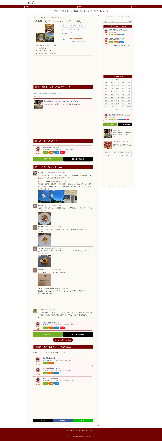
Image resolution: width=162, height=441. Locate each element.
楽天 (45, 152)
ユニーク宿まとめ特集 (123, 155)
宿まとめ (79, 7)
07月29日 (64, 181)
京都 (123, 94)
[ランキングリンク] (37, 380)
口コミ (44, 17)
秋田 (112, 82)
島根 (106, 100)
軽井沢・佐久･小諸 (55, 17)
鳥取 (129, 97)
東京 (106, 88)
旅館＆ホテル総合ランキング (121, 152)
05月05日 (52, 310)
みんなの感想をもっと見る (63, 340)
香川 (129, 100)
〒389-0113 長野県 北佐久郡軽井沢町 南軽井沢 (49, 93)
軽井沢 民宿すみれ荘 (49, 358)
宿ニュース (107, 152)
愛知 (106, 94)
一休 (57, 152)
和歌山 (123, 97)
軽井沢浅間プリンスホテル (76, 25)
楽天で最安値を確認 (78, 159)
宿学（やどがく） (109, 155)
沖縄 (117, 109)
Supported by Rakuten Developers (117, 186)
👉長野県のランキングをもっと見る (122, 45)
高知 (117, 103)
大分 (117, 106)
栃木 (112, 85)
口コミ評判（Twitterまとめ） (43, 50)
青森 (106, 82)
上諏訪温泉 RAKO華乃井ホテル (117, 38)
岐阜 (123, 91)
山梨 (129, 91)
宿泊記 (26, 7)
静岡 (112, 94)
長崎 (106, 106)
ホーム (37, 17)
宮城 (129, 82)
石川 (129, 88)
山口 (123, 100)
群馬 (117, 85)
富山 (106, 91)
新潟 (123, 88)
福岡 (123, 103)
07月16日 (60, 205)
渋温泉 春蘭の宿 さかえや (115, 29)
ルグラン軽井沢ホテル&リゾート (53, 368)
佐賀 (129, 103)
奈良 (112, 97)
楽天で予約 (47, 159)
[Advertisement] (63, 69)
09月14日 (62, 173)
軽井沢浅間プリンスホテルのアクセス (45, 45)
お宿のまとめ (116, 130)
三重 (117, 97)
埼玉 (129, 85)
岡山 (112, 100)
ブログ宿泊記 (74, 11)
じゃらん (51, 152)
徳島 (112, 103)
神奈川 (117, 88)
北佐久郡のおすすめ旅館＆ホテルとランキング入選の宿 (61, 101)
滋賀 (129, 94)
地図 (72, 149)
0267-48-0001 (41, 96)
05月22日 (65, 288)
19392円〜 (72, 32)
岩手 (117, 82)
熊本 (112, 106)
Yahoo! (62, 152)
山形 (123, 82)
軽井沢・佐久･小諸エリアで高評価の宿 (46, 53)
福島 (106, 85)
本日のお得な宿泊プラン (42, 48)
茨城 (123, 85)
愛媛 (106, 103)
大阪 (106, 97)
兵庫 (117, 94)
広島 (117, 100)
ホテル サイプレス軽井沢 (50, 378)
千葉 (112, 88)
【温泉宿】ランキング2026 (120, 141)
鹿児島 (129, 106)
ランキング (134, 7)
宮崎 (123, 106)
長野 (112, 91)
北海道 (117, 79)
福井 (117, 91)
